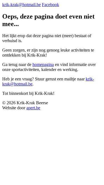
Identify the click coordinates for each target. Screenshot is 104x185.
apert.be (33, 107)
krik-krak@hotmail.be (21, 4)
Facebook (50, 4)
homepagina (43, 64)
